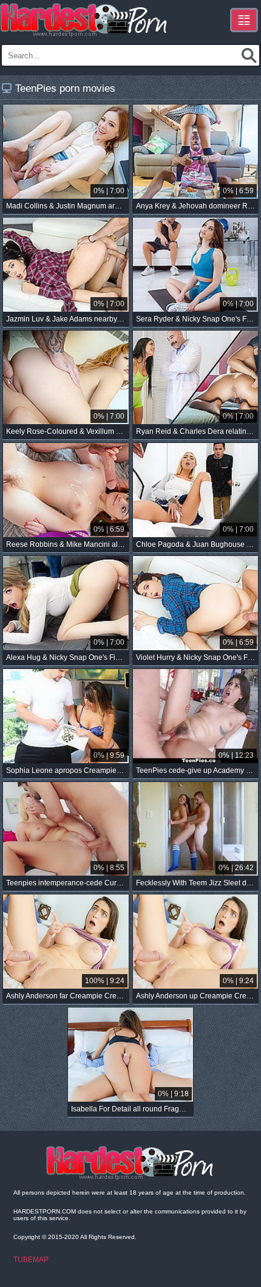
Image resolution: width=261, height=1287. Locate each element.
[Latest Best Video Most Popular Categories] (244, 20)
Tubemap (31, 1259)
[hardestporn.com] (84, 20)
